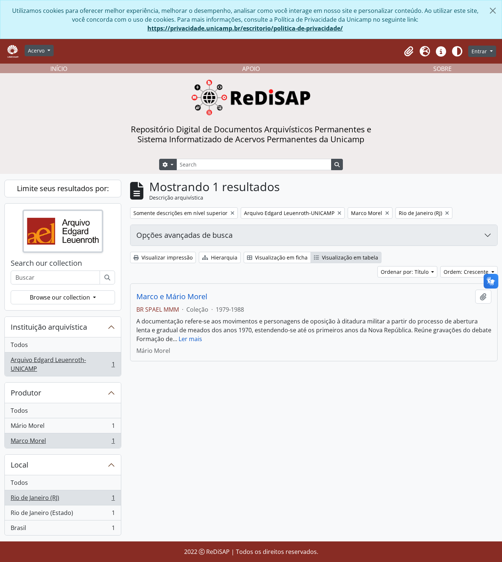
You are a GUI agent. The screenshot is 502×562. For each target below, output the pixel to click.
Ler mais (190, 339)
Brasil (62, 529)
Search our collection (46, 263)
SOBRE (442, 69)
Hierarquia (223, 257)
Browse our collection (61, 297)
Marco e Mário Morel (171, 296)
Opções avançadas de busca (184, 235)
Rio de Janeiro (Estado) (62, 514)
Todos (19, 345)
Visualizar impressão (166, 257)
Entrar (479, 51)
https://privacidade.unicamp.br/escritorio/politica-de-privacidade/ (245, 28)
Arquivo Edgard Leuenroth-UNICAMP (62, 364)
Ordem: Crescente (467, 271)
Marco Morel (62, 442)
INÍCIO (58, 69)
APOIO (251, 69)
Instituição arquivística (49, 327)
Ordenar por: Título (405, 271)
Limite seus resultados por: (63, 188)
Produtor (26, 393)
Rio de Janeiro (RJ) (62, 499)
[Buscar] (107, 277)
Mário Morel (62, 427)
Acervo (37, 50)
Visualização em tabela (349, 257)
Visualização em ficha (281, 257)
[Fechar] (493, 10)
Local (19, 465)
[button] (409, 51)
